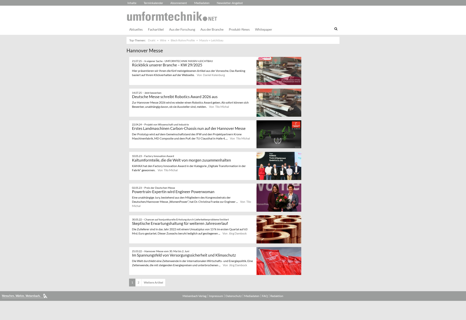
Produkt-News (239, 29)
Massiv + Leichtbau (211, 40)
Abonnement (178, 3)
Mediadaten (202, 3)
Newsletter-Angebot (230, 3)
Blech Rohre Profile (183, 40)
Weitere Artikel (153, 282)
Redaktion (276, 295)
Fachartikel (156, 29)
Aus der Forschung (182, 29)
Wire (163, 40)
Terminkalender (153, 3)
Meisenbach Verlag (194, 295)
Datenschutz (234, 295)
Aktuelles (136, 29)
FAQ (265, 295)
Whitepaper (263, 29)
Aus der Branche (212, 29)
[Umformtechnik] (172, 16)
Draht (151, 40)
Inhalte (131, 3)
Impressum (216, 295)
